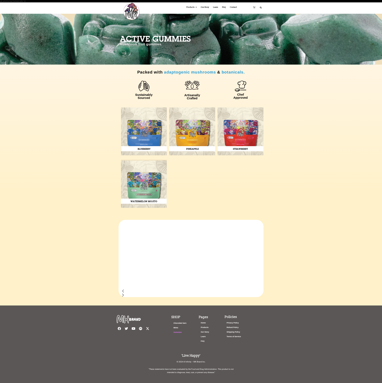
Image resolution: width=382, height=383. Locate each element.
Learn (215, 7)
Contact (233, 7)
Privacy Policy (233, 323)
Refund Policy (233, 327)
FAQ (224, 7)
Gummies (177, 332)
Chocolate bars (179, 323)
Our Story (205, 7)
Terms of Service (234, 337)
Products (190, 7)
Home (203, 323)
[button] (260, 7)
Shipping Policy (233, 332)
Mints (175, 328)
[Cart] (254, 7)
